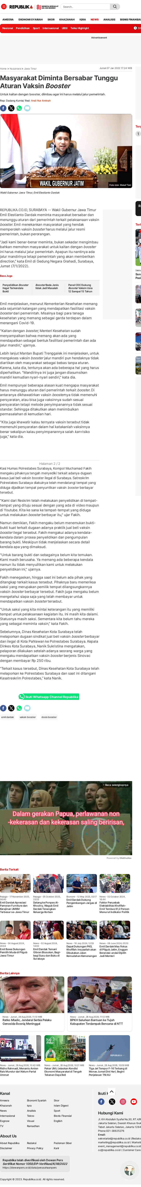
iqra (82, 19)
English (58, 1120)
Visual (30, 1120)
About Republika (9, 1143)
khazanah (67, 19)
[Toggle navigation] (4, 7)
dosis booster (49, 717)
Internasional (51, 28)
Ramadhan (33, 1126)
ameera (8, 19)
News (3, 1110)
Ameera (4, 1100)
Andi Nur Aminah (41, 100)
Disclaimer (6, 1148)
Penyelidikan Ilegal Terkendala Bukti (15, 288)
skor (51, 19)
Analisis (31, 1110)
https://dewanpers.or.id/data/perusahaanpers (30, 1167)
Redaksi (32, 1143)
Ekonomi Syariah (31, 19)
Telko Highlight (79, 28)
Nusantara (15, 68)
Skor (56, 1100)
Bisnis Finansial (63, 1115)
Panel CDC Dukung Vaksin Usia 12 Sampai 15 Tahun (80, 288)
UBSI (65, 28)
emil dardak (7, 717)
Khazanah (6, 1105)
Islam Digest (61, 1105)
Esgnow (5, 1120)
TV (1, 1126)
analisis (109, 19)
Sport (36, 28)
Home (3, 68)
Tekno (30, 1115)
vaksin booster (28, 717)
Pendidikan (23, 28)
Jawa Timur (30, 68)
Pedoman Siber (63, 1143)
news (94, 19)
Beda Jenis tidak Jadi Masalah (47, 286)
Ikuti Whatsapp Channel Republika (52, 697)
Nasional (7, 28)
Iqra (29, 1105)
